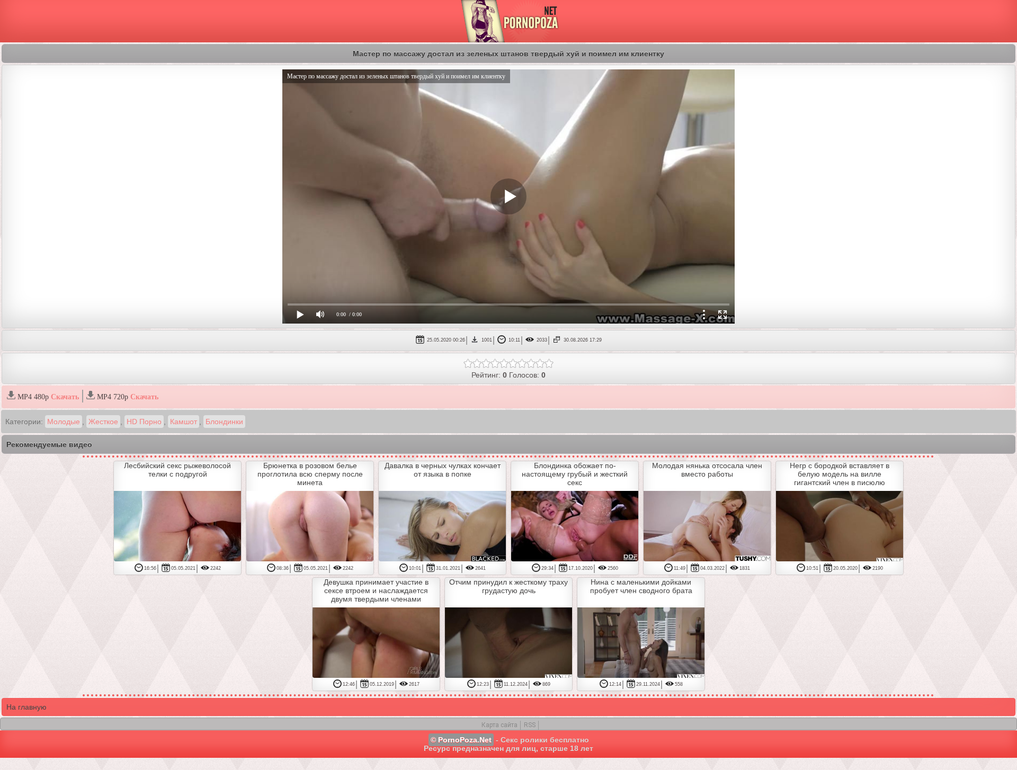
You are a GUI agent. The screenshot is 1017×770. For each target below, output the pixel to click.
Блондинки (224, 421)
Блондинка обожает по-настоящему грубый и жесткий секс (575, 474)
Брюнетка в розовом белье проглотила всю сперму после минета (310, 474)
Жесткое (103, 421)
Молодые (63, 421)
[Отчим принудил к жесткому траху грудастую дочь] (508, 643)
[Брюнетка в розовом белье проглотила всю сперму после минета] (309, 527)
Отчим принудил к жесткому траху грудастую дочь (508, 586)
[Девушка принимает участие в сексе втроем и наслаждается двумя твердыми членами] (376, 643)
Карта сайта (499, 725)
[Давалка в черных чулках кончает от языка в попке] (442, 527)
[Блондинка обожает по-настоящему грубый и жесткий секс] (574, 527)
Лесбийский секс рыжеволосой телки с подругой (177, 469)
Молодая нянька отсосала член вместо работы (707, 469)
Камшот (183, 421)
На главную (26, 707)
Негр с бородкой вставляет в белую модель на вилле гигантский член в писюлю (839, 474)
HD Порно (144, 421)
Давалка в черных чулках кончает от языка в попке (443, 469)
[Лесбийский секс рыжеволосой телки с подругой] (177, 527)
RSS (530, 725)
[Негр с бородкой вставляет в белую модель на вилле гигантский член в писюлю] (839, 527)
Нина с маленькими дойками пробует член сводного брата (641, 586)
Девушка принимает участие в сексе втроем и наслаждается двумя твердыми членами (376, 590)
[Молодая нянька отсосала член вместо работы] (707, 527)
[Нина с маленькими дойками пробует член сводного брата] (640, 643)
